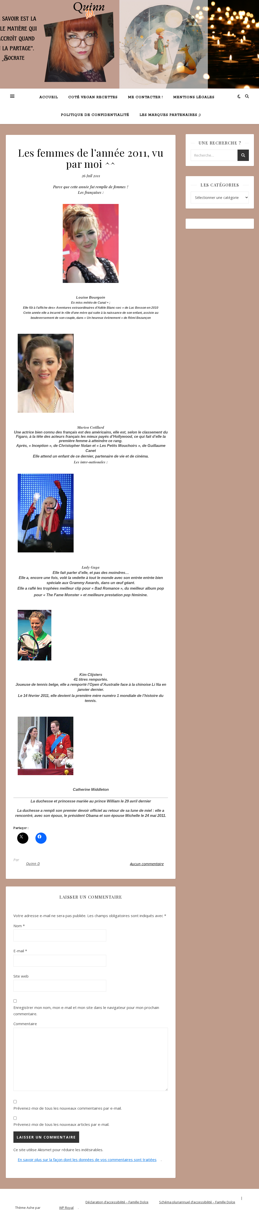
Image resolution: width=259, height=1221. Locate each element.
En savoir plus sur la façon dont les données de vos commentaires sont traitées (87, 1159)
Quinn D (33, 863)
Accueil (48, 97)
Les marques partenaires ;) (170, 115)
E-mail (20, 950)
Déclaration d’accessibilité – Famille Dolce (116, 1202)
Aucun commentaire (147, 863)
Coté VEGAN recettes (93, 97)
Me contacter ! (145, 97)
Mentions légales (193, 97)
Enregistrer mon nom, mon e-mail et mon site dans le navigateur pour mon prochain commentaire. (86, 1010)
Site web (21, 976)
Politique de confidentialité (95, 115)
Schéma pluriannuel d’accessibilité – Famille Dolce (197, 1202)
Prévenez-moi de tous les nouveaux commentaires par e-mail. (67, 1108)
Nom (19, 925)
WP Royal (66, 1207)
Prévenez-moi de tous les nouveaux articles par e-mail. (61, 1124)
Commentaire (25, 1023)
